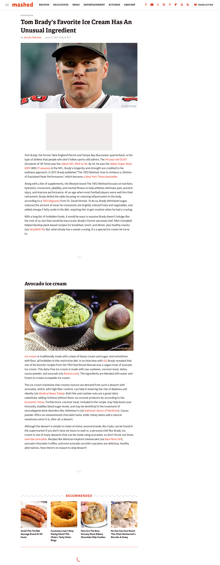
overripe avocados (36, 439)
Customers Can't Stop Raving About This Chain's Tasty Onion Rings (62, 535)
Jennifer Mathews (32, 37)
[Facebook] (146, 5)
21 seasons (43, 168)
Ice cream (31, 356)
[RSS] (188, 5)
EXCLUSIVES (61, 4)
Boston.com (71, 373)
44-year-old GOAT (116, 159)
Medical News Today (51, 393)
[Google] (182, 5)
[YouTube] (152, 5)
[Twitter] (158, 5)
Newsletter (205, 5)
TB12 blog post (51, 201)
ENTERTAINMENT (94, 4)
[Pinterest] (170, 5)
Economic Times (34, 402)
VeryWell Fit (36, 229)
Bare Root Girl (113, 439)
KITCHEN (114, 4)
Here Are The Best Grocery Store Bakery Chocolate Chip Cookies (93, 534)
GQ (105, 360)
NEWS (76, 4)
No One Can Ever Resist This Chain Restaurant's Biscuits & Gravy (123, 534)
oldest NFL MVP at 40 (74, 164)
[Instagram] (164, 5)
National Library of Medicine (102, 410)
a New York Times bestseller (100, 176)
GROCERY (129, 4)
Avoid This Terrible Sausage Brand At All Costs (31, 534)
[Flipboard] (176, 5)
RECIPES (44, 4)
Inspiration (27, 15)
